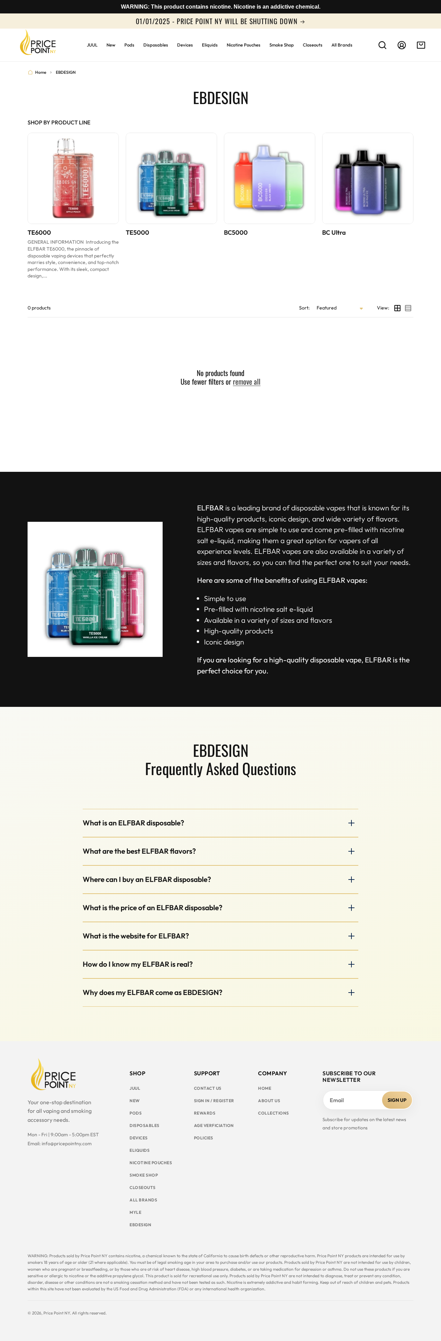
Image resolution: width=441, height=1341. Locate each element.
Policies (203, 1137)
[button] (382, 45)
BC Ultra (334, 232)
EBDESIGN (140, 1224)
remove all (246, 381)
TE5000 (137, 232)
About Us (269, 1100)
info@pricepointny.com (67, 1143)
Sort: (304, 308)
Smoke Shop (144, 1175)
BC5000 (236, 232)
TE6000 (39, 232)
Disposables (145, 1125)
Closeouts (143, 1187)
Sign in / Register (214, 1100)
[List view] (408, 308)
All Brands (143, 1199)
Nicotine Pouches (151, 1162)
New (135, 1100)
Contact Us (208, 1088)
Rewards (205, 1113)
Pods (136, 1113)
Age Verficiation (214, 1125)
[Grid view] (397, 308)
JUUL (135, 1088)
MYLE (135, 1212)
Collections (273, 1113)
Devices (139, 1137)
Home (40, 72)
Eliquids (140, 1150)
